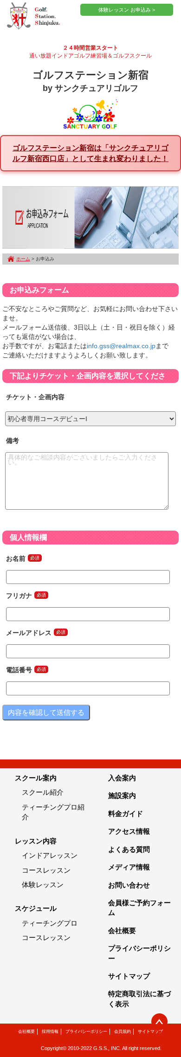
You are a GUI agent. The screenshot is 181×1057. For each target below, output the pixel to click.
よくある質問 (129, 849)
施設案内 (122, 795)
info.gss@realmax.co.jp (121, 346)
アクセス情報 (129, 831)
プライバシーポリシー (86, 1031)
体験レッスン (43, 884)
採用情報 (50, 1031)
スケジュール (36, 908)
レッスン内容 (36, 841)
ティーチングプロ (50, 923)
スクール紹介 (43, 792)
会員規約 (122, 1031)
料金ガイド (125, 813)
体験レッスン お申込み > (126, 10)
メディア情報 (129, 867)
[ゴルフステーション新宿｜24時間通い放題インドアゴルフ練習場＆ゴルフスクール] (33, 16)
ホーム (23, 258)
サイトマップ (129, 976)
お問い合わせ (129, 885)
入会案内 (122, 778)
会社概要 (122, 930)
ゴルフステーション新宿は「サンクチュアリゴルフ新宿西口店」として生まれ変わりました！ (90, 153)
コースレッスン (46, 870)
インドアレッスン (50, 855)
